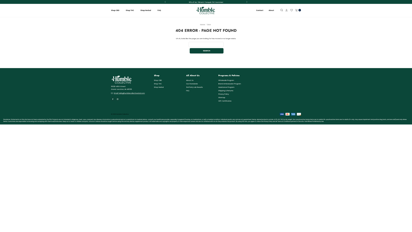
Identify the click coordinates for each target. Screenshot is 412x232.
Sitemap (221, 97)
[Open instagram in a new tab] (117, 99)
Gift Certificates (224, 101)
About (271, 10)
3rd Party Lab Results (194, 87)
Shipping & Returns (225, 90)
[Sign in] (286, 10)
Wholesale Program (226, 80)
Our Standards (192, 84)
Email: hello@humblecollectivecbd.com (129, 93)
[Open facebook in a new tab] (112, 99)
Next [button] (246, 2)
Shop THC (158, 84)
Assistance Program (226, 87)
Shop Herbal (159, 87)
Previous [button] (165, 2)
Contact (259, 10)
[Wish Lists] (291, 10)
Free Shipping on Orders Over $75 (206, 2)
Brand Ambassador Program (229, 84)
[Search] (281, 10)
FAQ (187, 90)
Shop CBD (158, 80)
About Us (189, 80)
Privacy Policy (223, 94)
